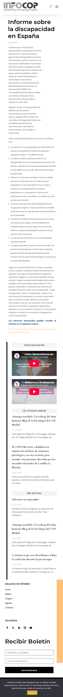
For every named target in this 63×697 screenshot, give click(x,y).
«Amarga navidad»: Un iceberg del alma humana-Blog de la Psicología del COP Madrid (34, 420)
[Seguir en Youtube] (30, 627)
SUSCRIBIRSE (29, 670)
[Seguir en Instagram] (25, 627)
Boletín (8, 594)
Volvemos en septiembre (25, 499)
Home (8, 589)
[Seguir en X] (13, 627)
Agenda (8, 603)
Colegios (8, 598)
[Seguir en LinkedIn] (19, 627)
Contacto (9, 607)
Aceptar (32, 692)
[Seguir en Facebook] (7, 627)
